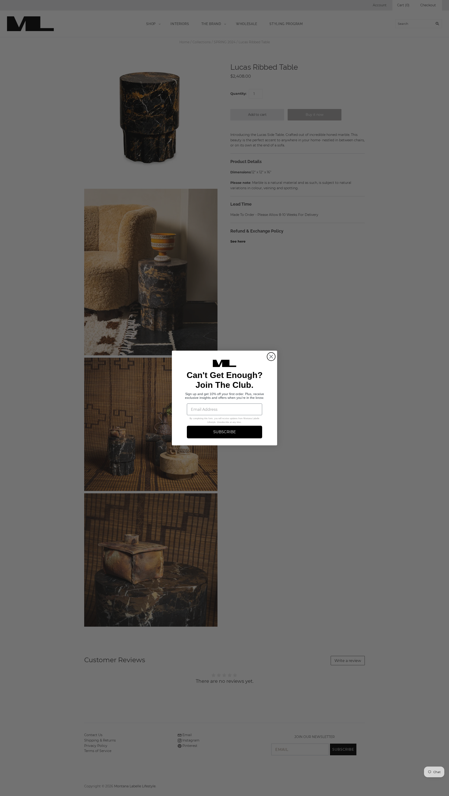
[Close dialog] (271, 357)
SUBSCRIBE (224, 432)
